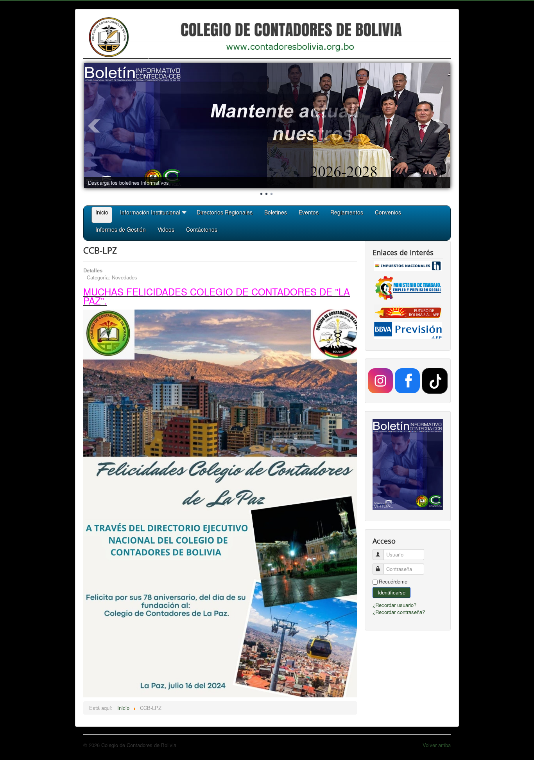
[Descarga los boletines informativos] (267, 125)
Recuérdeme (393, 581)
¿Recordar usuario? (394, 605)
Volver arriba (437, 745)
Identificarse (391, 592)
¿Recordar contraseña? (399, 612)
